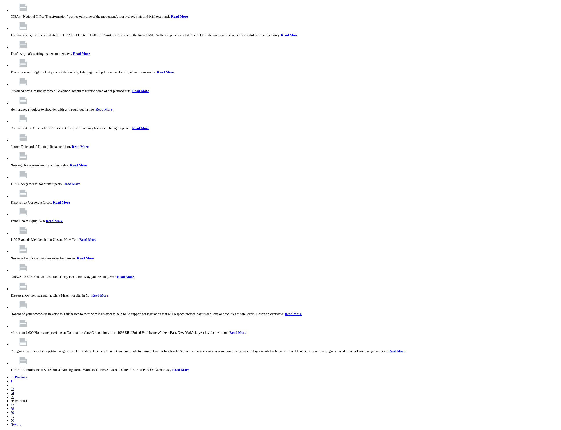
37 (12, 405)
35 (12, 397)
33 (12, 389)
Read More (179, 16)
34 (12, 393)
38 (12, 409)
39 (12, 412)
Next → (16, 424)
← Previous (19, 377)
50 (12, 420)
